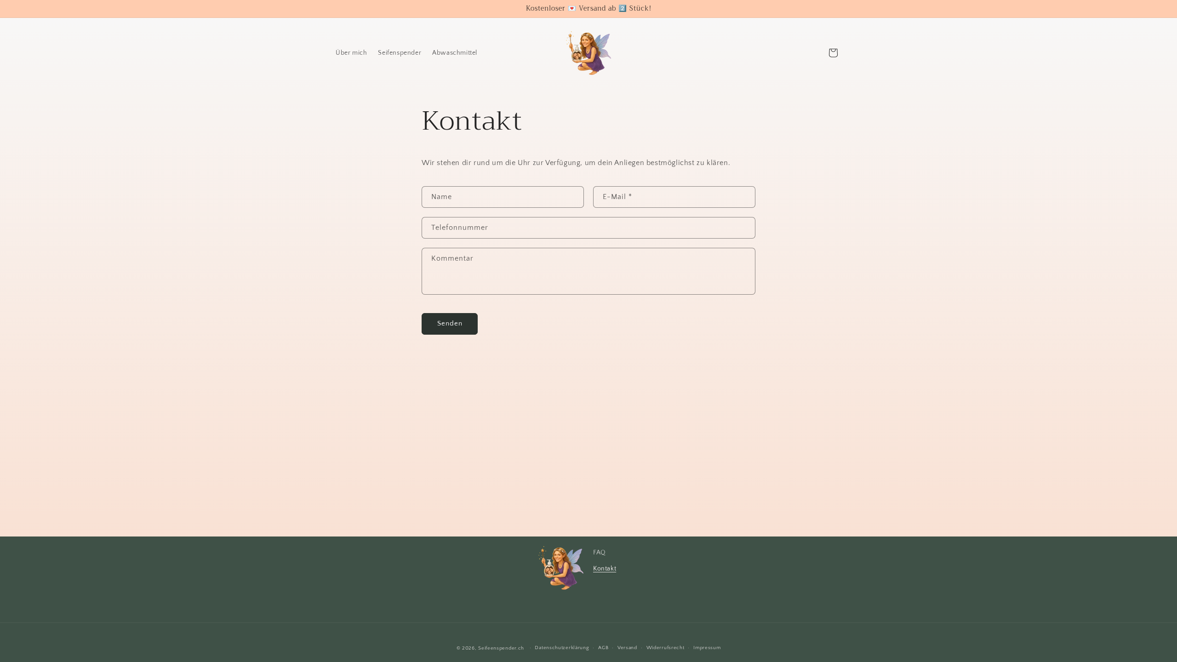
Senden (450, 323)
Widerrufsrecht (665, 648)
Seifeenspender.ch (501, 648)
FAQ (599, 552)
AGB (603, 648)
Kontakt (604, 568)
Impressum (706, 648)
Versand (627, 648)
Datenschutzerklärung (562, 648)
